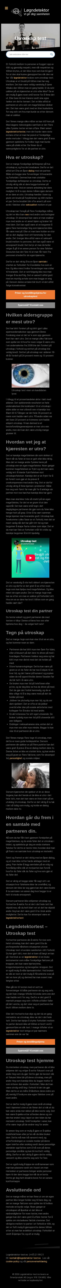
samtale (43, 261)
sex (27, 214)
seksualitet (31, 204)
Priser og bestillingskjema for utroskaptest (30, 295)
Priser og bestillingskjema (30, 1042)
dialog (31, 170)
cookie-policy (12, 1261)
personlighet (16, 758)
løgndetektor (20, 77)
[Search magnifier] (52, 54)
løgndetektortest (15, 918)
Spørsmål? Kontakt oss (30, 305)
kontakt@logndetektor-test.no (25, 1258)
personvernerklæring (37, 1261)
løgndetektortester (15, 131)
